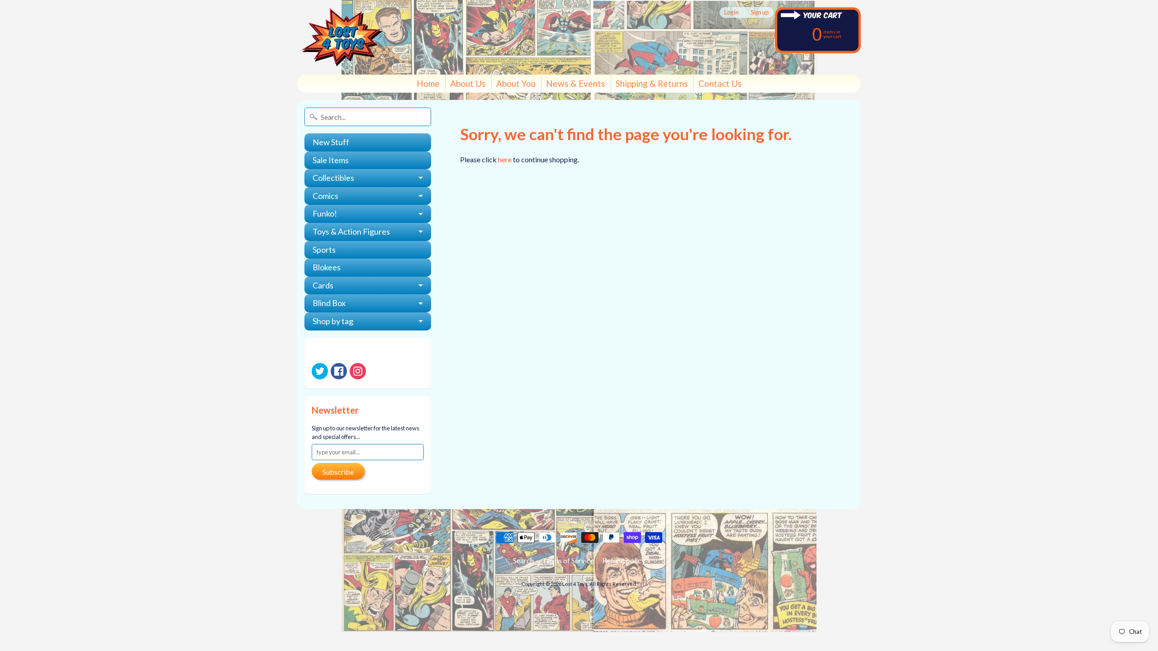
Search (523, 560)
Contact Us (720, 83)
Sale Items (331, 160)
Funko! (325, 213)
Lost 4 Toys (575, 584)
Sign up (760, 12)
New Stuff (331, 142)
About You (516, 83)
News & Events (575, 83)
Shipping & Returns (652, 83)
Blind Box (329, 303)
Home (428, 83)
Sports (324, 250)
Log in (731, 12)
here (505, 159)
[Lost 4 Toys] (342, 37)
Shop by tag (333, 321)
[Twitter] (320, 371)
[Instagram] (358, 371)
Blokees (327, 267)
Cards (323, 285)
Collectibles (333, 178)
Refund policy (624, 560)
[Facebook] (339, 371)
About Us (468, 83)
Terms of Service (568, 560)
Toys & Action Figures (351, 231)
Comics (325, 196)
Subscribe (338, 471)
